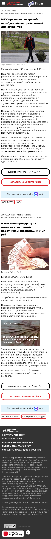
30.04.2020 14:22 (8, 11)
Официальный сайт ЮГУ (13, 64)
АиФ (19, 272)
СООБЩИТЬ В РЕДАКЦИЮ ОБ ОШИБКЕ (21, 450)
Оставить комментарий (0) (25, 182)
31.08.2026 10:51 (8, 215)
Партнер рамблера (24, 526)
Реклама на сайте (12, 439)
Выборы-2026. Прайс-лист (16, 446)
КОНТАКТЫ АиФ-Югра (13, 435)
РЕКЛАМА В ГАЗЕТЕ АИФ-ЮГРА (17, 442)
